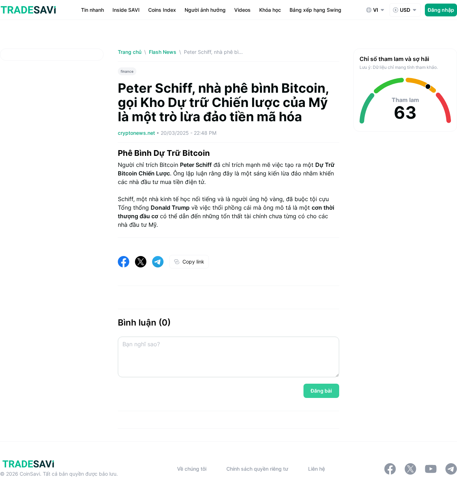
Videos (242, 10)
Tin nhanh (92, 10)
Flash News (162, 52)
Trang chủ (129, 52)
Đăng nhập (441, 10)
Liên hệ (316, 469)
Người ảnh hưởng (205, 10)
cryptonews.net (137, 133)
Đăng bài (321, 391)
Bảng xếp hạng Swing (315, 10)
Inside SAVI (126, 10)
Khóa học (270, 10)
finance (127, 71)
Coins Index (162, 10)
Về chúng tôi (191, 469)
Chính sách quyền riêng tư (257, 469)
